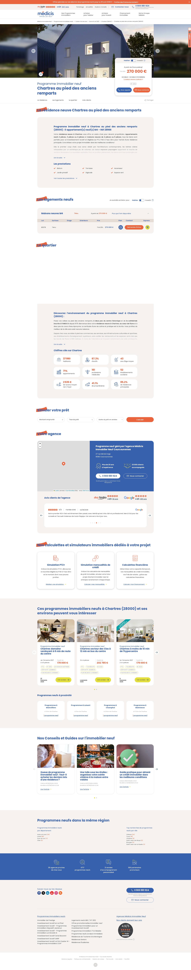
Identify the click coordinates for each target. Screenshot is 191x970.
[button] (63, 464)
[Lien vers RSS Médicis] (60, 893)
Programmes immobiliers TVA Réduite (86, 931)
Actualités (89, 7)
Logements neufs (83, 680)
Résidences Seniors (79, 939)
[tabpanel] (95, 51)
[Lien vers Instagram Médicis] (56, 893)
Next (157, 51)
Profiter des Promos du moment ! (126, 2)
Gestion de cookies (98, 959)
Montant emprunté (46, 419)
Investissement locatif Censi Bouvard (51, 936)
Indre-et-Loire (43, 834)
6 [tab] (99, 76)
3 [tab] (93, 76)
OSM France (85, 490)
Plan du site (109, 959)
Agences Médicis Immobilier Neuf (131, 916)
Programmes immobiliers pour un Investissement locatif (85, 927)
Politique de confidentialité (82, 959)
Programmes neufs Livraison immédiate (87, 934)
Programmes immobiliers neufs (51, 916)
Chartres (130, 838)
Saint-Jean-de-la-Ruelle (135, 844)
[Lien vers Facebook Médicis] (39, 893)
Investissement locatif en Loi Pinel (50, 923)
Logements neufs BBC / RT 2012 (84, 920)
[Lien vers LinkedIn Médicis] (47, 893)
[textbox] (111, 420)
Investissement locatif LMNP (48, 939)
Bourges (130, 842)
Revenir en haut (95, 965)
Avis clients (118, 959)
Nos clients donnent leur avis (129, 920)
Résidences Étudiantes (80, 942)
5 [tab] (97, 76)
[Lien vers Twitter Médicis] (43, 893)
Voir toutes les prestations (64, 178)
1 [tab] (89, 76)
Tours (129, 836)
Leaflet (57, 490)
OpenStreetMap (70, 490)
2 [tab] (91, 76)
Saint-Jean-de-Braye (134, 840)
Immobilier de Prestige (46, 920)
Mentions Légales (67, 959)
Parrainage (80, 7)
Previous (33, 51)
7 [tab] (101, 76)
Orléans (130, 834)
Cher (40, 840)
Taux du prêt (74, 419)
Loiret (40, 836)
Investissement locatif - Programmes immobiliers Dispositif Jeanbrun (52, 927)
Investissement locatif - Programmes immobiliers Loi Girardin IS (52, 932)
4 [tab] (95, 76)
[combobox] (110, 419)
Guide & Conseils (101, 7)
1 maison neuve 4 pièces (133, 79)
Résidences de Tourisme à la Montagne (87, 937)
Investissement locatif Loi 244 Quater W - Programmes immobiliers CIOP (53, 942)
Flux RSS (126, 959)
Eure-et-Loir (42, 838)
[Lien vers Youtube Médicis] (52, 893)
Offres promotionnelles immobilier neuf (87, 923)
